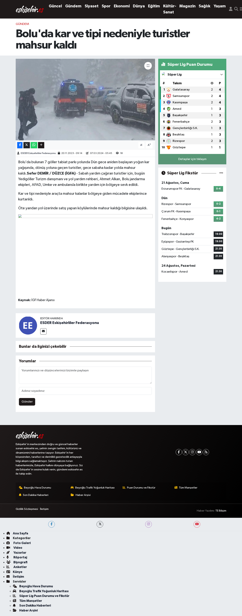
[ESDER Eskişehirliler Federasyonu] (28, 325)
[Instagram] (192, 452)
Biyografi (20, 562)
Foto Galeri (22, 543)
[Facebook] (179, 452)
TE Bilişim (220, 510)
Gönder (27, 401)
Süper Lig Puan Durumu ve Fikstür (44, 595)
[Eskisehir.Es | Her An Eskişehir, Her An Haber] (30, 9)
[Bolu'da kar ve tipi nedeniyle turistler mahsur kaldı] (85, 99)
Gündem (73, 6)
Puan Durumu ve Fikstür (141, 487)
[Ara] (236, 9)
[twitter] (100, 524)
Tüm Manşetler (188, 487)
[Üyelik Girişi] (231, 9)
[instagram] (148, 524)
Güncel (55, 6)
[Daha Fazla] (41, 145)
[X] (185, 452)
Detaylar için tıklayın (192, 159)
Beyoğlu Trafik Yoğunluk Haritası (95, 487)
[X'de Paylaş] (26, 145)
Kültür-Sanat (169, 9)
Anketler (20, 567)
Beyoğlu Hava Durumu (37, 487)
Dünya (139, 6)
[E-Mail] (43, 331)
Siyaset (92, 6)
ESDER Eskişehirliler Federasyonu (38, 153)
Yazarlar (19, 552)
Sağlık (204, 6)
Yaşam (220, 6)
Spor (106, 6)
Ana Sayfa (20, 533)
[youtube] (197, 524)
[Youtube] (199, 452)
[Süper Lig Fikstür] (221, 173)
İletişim (44, 509)
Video (17, 547)
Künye (17, 571)
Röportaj (20, 557)
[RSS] (206, 452)
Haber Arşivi (83, 495)
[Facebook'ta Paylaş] (19, 145)
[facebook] (51, 524)
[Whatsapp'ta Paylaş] (34, 145)
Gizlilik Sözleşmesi (27, 509)
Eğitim (154, 6)
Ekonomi (122, 6)
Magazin (187, 6)
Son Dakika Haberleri (35, 495)
